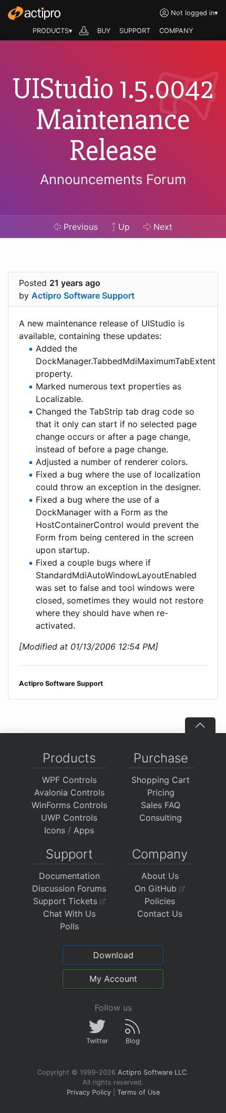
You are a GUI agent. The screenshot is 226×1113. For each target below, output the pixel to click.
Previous (79, 226)
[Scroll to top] (200, 725)
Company (160, 854)
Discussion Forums (69, 888)
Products (69, 758)
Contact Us (159, 913)
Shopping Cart (160, 780)
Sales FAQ (160, 805)
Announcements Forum (113, 179)
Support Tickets (66, 901)
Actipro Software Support (83, 295)
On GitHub (157, 888)
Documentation (69, 876)
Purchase (160, 758)
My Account (113, 978)
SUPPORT (134, 31)
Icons (54, 830)
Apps (84, 830)
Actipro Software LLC (152, 1072)
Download (113, 955)
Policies (160, 901)
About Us (160, 876)
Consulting (160, 817)
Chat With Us (69, 913)
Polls (69, 926)
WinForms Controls (69, 805)
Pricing (160, 792)
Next (161, 226)
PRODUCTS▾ (53, 31)
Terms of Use (138, 1092)
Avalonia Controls (69, 792)
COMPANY (176, 31)
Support (69, 854)
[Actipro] (34, 13)
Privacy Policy (89, 1092)
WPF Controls (69, 780)
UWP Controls (69, 817)
